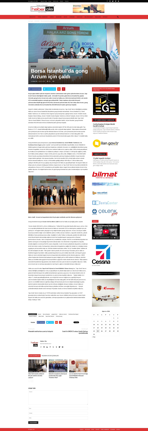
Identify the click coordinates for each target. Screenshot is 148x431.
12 (101, 324)
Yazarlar (67, 1)
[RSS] (54, 347)
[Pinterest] (50, 347)
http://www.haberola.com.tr (45, 343)
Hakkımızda (55, 1)
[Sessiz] (115, 238)
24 (94, 331)
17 (94, 328)
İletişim (61, 1)
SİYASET (105, 17)
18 (97, 328)
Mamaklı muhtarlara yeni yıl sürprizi (40, 331)
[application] (106, 231)
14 (109, 324)
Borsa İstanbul (46, 314)
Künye (49, 1)
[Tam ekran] (117, 238)
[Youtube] (118, 1)
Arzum (39, 314)
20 (105, 328)
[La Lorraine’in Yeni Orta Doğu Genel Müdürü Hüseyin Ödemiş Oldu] (78, 365)
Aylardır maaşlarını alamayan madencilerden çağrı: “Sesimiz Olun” (58, 375)
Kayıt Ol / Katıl (44, 1)
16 (117, 324)
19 (101, 328)
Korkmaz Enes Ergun (73, 314)
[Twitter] (113, 1)
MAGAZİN (98, 17)
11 (97, 324)
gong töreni (54, 314)
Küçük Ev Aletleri (33, 316)
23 (117, 328)
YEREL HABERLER (42, 17)
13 (105, 324)
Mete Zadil (41, 316)
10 (94, 324)
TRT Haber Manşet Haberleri (104, 120)
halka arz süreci (63, 314)
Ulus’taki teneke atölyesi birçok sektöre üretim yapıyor (36, 375)
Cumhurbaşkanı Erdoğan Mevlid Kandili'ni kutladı (104, 125)
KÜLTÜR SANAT (89, 17)
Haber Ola (34, 81)
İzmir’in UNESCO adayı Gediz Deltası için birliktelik (75, 332)
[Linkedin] (47, 347)
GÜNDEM (71, 17)
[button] (118, 17)
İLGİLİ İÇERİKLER (34, 355)
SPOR (65, 17)
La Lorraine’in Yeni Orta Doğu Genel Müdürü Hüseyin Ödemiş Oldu (78, 375)
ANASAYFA (32, 17)
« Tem (93, 337)
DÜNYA (52, 17)
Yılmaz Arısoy (59, 316)
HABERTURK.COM (99, 154)
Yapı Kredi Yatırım (50, 316)
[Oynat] (94, 238)
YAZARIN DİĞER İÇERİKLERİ (50, 355)
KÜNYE (118, 429)
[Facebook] (107, 1)
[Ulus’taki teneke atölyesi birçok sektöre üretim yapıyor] (37, 365)
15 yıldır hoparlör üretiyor (102, 158)
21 (109, 328)
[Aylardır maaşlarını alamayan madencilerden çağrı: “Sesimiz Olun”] (58, 365)
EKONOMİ (58, 17)
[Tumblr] (57, 347)
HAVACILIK (79, 17)
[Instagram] (110, 1)
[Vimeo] (115, 1)
